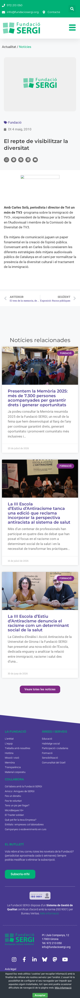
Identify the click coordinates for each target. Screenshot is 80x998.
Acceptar (40, 995)
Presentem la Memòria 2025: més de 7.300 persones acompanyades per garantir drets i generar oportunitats (38, 398)
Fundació (15, 122)
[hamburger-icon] (72, 28)
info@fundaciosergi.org (56, 947)
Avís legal (10, 969)
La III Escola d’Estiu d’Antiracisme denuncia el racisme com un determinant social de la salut (38, 623)
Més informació (49, 913)
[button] (72, 8)
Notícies (25, 47)
